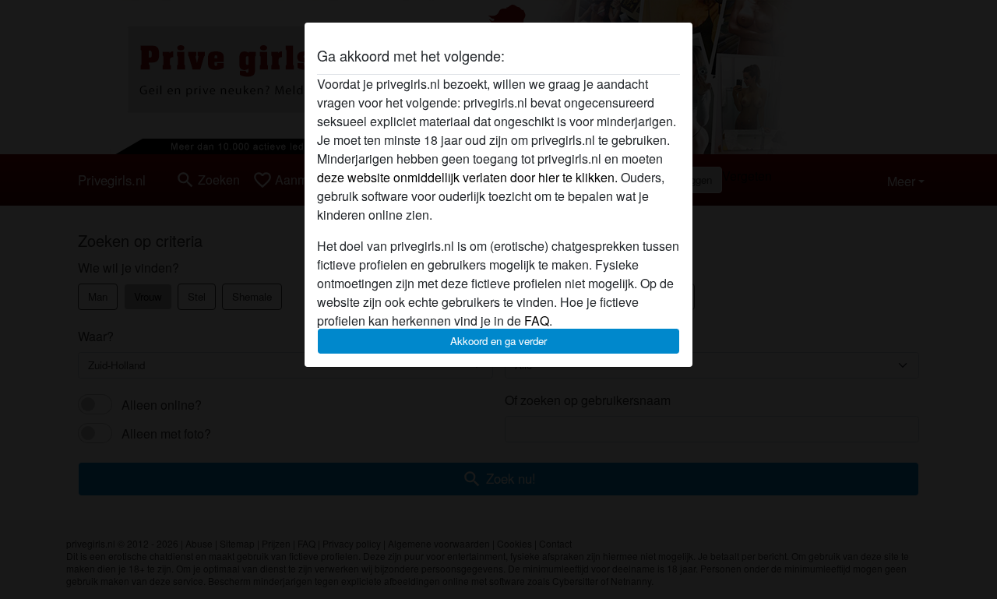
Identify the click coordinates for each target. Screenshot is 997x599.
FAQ (536, 320)
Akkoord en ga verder (498, 340)
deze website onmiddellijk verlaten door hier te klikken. (467, 177)
